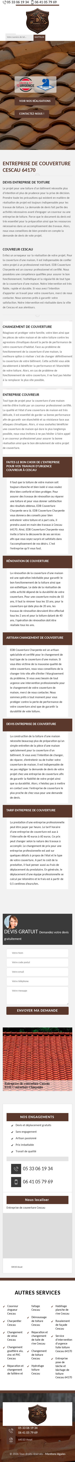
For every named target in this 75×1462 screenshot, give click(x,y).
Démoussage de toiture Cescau (39, 1321)
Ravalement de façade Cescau (63, 1325)
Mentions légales (55, 1454)
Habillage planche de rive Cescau (62, 1310)
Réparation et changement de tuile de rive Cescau (39, 1338)
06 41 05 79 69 (46, 2)
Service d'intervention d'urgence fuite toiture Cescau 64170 (64, 1344)
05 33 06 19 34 (18, 2)
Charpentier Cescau (14, 1323)
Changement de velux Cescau (14, 1336)
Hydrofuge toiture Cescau (37, 1370)
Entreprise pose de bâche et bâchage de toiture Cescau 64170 (64, 1368)
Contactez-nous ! (31, 113)
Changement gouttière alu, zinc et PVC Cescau (15, 1353)
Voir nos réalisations (35, 101)
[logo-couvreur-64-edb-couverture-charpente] (37, 20)
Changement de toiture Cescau (39, 1355)
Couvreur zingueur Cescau (12, 1310)
